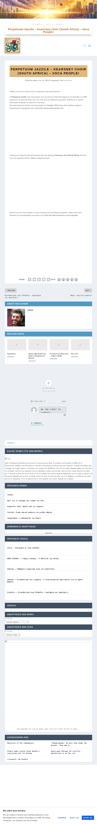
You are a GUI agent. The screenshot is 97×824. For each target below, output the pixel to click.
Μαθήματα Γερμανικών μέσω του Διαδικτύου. (36, 569)
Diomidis (11, 592)
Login (63, 401)
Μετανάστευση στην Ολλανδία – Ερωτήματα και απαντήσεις (43, 592)
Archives (8, 618)
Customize (62, 818)
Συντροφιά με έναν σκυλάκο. (27, 548)
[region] (48, 815)
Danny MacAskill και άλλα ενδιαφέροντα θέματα (37, 356)
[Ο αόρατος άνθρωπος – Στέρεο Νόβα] (59, 344)
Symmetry (11, 354)
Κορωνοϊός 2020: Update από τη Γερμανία (25, 506)
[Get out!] (80, 344)
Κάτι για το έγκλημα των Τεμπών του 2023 (25, 501)
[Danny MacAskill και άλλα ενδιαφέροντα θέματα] (38, 344)
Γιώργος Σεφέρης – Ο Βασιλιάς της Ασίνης (40, 558)
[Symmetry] (16, 344)
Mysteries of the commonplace (20, 743)
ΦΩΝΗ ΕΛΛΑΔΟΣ (13, 558)
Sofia (9, 548)
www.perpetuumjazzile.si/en (53, 108)
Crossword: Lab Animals (17, 759)
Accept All (88, 818)
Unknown (10, 569)
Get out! (74, 354)
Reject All (74, 818)
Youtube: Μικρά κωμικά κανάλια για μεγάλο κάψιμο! (30, 512)
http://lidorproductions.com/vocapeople (63, 215)
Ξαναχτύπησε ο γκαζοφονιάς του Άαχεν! (24, 518)
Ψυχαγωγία (54, 80)
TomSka (10, 495)
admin (35, 80)
